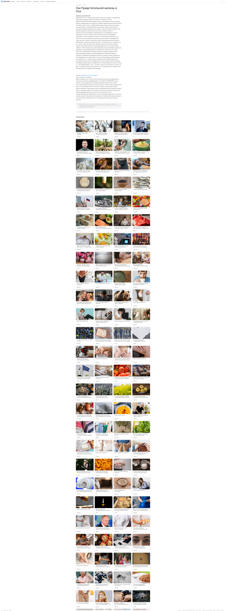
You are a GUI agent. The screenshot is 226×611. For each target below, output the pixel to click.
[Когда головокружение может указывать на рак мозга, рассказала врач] (122, 242)
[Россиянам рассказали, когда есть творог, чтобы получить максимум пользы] (85, 167)
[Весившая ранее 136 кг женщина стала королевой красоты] (141, 449)
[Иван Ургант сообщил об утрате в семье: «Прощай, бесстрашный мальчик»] (141, 129)
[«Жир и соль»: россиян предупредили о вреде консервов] (122, 279)
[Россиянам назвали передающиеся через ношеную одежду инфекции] (85, 430)
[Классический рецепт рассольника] (122, 486)
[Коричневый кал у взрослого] (85, 524)
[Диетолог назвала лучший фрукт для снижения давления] (141, 430)
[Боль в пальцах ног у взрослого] (122, 449)
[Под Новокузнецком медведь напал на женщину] (122, 298)
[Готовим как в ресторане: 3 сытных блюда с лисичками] (103, 467)
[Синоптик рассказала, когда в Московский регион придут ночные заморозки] (141, 599)
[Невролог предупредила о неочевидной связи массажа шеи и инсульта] (122, 261)
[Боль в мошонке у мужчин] (85, 599)
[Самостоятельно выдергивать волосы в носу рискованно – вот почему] (103, 599)
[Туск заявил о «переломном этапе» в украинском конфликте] (103, 524)
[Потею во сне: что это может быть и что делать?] (122, 580)
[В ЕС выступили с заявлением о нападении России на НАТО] (85, 373)
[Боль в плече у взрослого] (141, 486)
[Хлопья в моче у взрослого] (141, 298)
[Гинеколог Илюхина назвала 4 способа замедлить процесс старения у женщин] (122, 204)
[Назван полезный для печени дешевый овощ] (141, 204)
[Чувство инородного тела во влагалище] (103, 373)
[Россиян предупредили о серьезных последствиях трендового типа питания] (141, 580)
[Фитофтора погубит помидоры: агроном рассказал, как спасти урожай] (122, 373)
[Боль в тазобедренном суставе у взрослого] (122, 167)
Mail (2, 610)
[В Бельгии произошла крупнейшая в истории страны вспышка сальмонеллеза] (141, 524)
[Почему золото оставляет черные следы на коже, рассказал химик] (122, 355)
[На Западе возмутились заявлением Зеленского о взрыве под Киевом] (85, 148)
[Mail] (2, 1)
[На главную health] (6, 1)
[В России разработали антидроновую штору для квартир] (141, 336)
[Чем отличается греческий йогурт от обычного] (122, 524)
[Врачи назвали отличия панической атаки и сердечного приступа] (103, 561)
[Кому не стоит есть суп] (122, 411)
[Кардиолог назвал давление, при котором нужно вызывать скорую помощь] (122, 148)
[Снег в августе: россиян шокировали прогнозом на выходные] (103, 392)
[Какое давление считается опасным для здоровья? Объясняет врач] (103, 129)
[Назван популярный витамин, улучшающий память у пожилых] (103, 148)
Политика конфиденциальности (218, 610)
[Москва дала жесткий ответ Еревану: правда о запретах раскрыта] (85, 204)
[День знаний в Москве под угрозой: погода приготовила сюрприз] (85, 467)
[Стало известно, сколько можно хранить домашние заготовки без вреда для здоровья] (85, 411)
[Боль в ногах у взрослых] (103, 449)
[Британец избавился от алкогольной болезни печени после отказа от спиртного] (122, 599)
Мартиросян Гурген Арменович (89, 75)
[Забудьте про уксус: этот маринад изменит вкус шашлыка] (141, 373)
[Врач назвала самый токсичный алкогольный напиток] (103, 185)
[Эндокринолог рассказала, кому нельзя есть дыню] (103, 242)
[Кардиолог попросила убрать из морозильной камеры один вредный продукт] (122, 129)
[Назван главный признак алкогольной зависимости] (85, 355)
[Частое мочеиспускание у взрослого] (85, 279)
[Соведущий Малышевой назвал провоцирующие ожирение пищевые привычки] (85, 185)
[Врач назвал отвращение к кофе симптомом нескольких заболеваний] (141, 279)
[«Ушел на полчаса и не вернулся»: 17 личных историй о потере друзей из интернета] (122, 223)
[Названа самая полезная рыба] (141, 185)
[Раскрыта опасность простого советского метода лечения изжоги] (141, 467)
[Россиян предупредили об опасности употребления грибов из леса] (85, 392)
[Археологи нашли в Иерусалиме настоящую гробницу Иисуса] (122, 505)
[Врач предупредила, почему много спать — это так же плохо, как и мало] (85, 242)
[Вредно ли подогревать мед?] (85, 505)
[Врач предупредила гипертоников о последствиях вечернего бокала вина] (141, 261)
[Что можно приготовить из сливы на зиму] (85, 336)
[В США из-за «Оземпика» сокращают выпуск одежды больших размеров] (103, 430)
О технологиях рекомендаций (207, 610)
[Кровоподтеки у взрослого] (141, 355)
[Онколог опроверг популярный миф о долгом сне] (141, 411)
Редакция (179, 610)
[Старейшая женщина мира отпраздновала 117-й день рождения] (85, 580)
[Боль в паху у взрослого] (85, 317)
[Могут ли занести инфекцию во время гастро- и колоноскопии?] (141, 505)
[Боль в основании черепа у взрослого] (103, 298)
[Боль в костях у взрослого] (103, 355)
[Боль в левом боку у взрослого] (103, 279)
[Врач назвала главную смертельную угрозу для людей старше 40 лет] (103, 223)
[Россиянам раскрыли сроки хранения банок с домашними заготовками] (141, 242)
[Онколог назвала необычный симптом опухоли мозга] (103, 317)
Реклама (10, 610)
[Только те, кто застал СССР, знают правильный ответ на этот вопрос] (122, 336)
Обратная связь (198, 610)
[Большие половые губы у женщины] (85, 129)
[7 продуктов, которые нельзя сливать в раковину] (85, 223)
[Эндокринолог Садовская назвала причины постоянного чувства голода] (85, 543)
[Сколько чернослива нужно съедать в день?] (122, 185)
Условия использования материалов (188, 610)
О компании (6, 610)
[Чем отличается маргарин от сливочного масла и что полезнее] (85, 449)
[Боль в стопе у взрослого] (85, 561)
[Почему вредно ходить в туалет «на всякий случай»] (141, 317)
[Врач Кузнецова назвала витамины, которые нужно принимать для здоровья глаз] (141, 543)
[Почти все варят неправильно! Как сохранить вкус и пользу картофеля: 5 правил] (141, 148)
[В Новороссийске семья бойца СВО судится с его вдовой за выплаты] (141, 167)
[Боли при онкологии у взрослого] (122, 317)
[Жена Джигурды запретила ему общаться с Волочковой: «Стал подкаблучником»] (85, 298)
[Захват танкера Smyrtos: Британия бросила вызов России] (103, 261)
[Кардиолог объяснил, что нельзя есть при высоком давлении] (103, 167)
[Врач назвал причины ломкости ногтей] (122, 430)
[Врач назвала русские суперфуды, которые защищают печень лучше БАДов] (103, 336)
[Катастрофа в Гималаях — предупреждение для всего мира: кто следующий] (103, 204)
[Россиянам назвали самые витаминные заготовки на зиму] (141, 392)
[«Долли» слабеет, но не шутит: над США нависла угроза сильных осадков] (103, 411)
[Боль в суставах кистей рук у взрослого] (122, 467)
